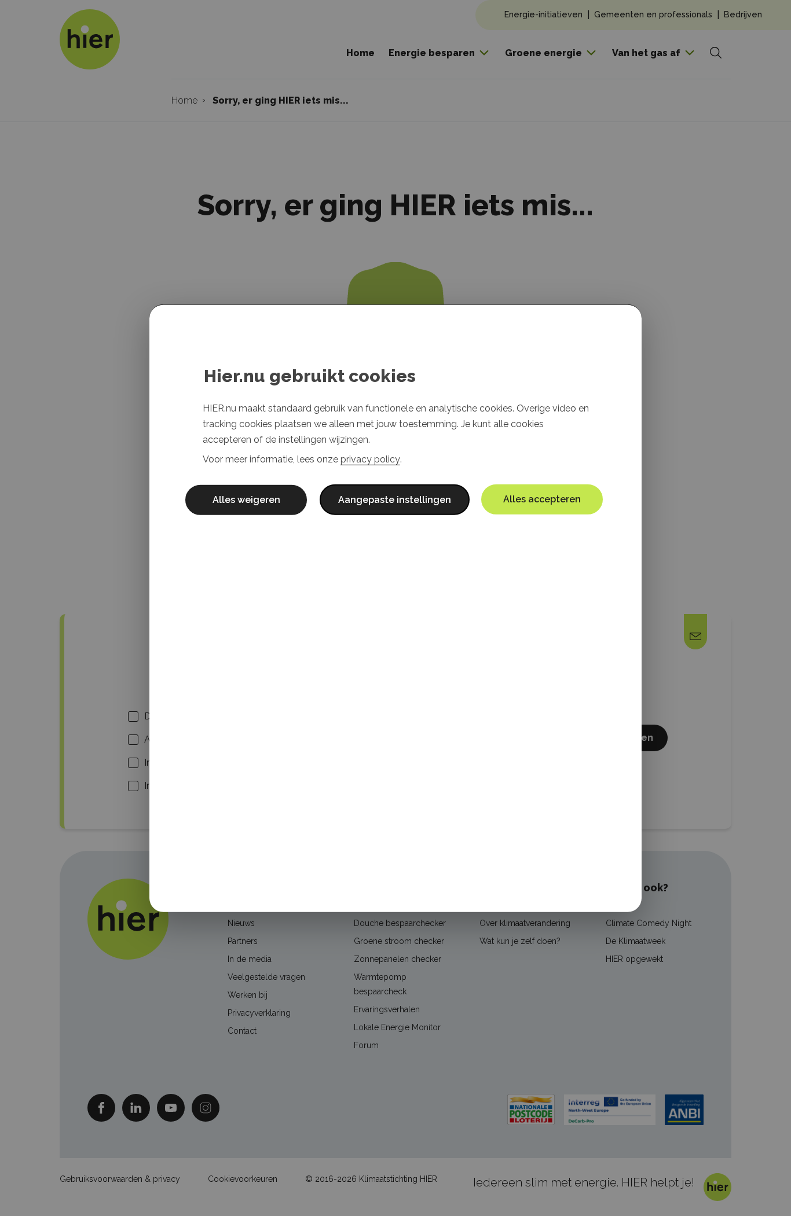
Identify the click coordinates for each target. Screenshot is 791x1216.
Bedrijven (743, 14)
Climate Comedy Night (648, 923)
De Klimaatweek (635, 941)
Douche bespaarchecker (400, 923)
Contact (242, 1030)
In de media (250, 959)
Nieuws (241, 923)
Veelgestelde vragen (266, 977)
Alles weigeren (246, 499)
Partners (243, 941)
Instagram (205, 1107)
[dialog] (395, 608)
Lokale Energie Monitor (397, 1027)
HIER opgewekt (634, 959)
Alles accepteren (542, 498)
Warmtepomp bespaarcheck (380, 984)
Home (360, 52)
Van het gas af (646, 52)
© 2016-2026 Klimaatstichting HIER (371, 1179)
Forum (366, 1045)
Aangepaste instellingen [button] (394, 499)
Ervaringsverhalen (387, 1009)
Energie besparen (432, 52)
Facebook (101, 1107)
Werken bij (248, 995)
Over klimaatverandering (524, 923)
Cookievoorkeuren (242, 1179)
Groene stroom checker (399, 941)
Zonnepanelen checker (397, 959)
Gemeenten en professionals (653, 14)
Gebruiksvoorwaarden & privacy (120, 1179)
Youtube (171, 1107)
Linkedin (136, 1107)
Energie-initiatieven (543, 14)
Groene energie (543, 52)
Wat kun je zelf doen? (520, 941)
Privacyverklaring (259, 1012)
